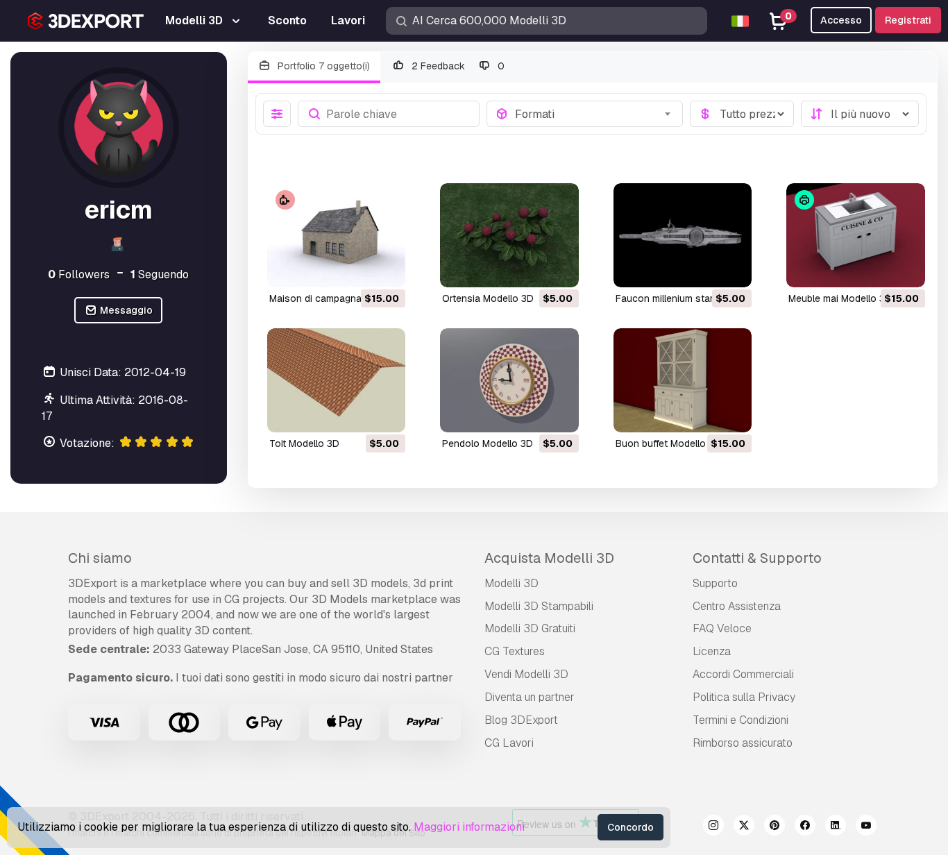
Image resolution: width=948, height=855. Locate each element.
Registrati (908, 20)
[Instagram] (713, 827)
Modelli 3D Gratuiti (529, 628)
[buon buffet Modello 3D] (682, 380)
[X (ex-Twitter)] (744, 827)
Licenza (712, 651)
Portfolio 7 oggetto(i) (322, 66)
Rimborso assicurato (743, 743)
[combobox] (594, 114)
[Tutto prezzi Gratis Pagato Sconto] (742, 114)
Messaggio (125, 311)
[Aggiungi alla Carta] (356, 268)
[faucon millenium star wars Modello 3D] (682, 235)
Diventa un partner (529, 697)
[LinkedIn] (835, 827)
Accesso (841, 20)
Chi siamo (100, 558)
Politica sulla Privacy (744, 697)
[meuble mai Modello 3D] (855, 235)
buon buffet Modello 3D (668, 443)
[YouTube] (866, 827)
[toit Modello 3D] (336, 380)
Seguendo (159, 274)
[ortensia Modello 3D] (509, 235)
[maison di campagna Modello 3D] (336, 235)
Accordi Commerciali (743, 674)
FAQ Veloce (722, 628)
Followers (79, 274)
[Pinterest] (774, 827)
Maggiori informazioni (469, 827)
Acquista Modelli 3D (549, 558)
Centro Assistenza (737, 606)
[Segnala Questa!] (385, 268)
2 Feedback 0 (457, 66)
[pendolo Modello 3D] (509, 380)
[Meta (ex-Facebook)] (805, 827)
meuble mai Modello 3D (840, 298)
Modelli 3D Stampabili (538, 606)
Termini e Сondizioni (740, 720)
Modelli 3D (511, 583)
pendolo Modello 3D (487, 443)
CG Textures (514, 651)
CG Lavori (509, 743)
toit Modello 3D (304, 443)
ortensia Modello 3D (488, 298)
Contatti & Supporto (757, 558)
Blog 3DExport (521, 720)
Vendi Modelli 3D (526, 674)
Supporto (715, 583)
